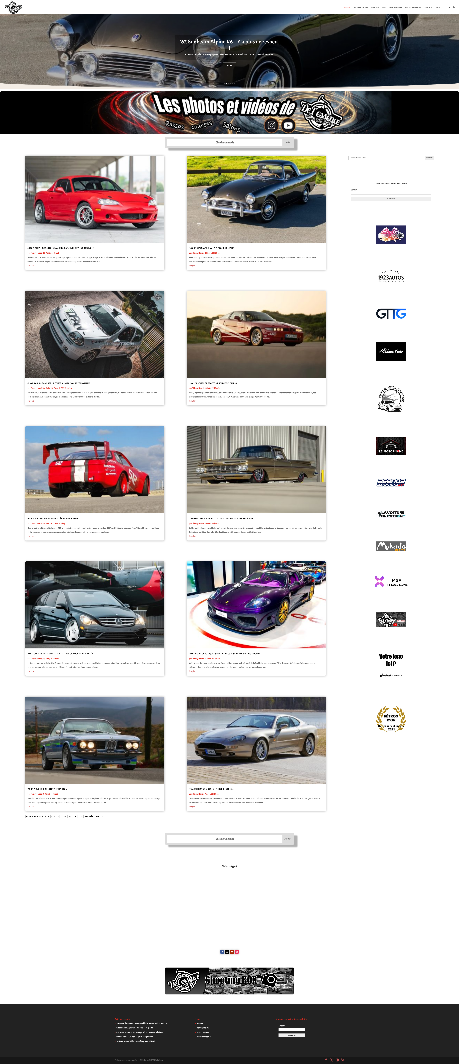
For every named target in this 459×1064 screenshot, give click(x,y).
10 (65, 816)
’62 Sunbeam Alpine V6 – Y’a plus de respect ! (212, 248)
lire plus (30, 265)
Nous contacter (203, 1032)
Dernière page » (94, 816)
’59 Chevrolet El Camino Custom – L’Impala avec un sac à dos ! (221, 518)
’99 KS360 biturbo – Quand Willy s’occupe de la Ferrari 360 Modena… (225, 654)
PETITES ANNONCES (413, 8)
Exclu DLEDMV (60, 388)
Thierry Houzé (36, 253)
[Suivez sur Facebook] (222, 952)
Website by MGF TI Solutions (151, 1060)
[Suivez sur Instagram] (237, 952)
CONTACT (428, 8)
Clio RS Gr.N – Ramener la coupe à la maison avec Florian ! (58, 383)
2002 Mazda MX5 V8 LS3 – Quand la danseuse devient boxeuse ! (60, 248)
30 (74, 816)
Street (56, 253)
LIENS (384, 8)
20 (70, 816)
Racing (69, 388)
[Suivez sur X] (227, 952)
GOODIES (375, 8)
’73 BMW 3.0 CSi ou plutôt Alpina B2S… (47, 789)
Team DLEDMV (203, 1028)
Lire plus (229, 65)
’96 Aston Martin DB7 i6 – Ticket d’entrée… (211, 789)
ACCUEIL (347, 8)
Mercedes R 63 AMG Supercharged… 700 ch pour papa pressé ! (60, 654)
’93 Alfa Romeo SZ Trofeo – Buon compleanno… (229, 45)
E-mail (354, 190)
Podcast (200, 1023)
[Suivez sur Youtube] (232, 952)
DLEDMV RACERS (361, 8)
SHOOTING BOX (395, 8)
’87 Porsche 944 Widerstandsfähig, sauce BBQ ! (52, 518)
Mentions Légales (204, 1037)
